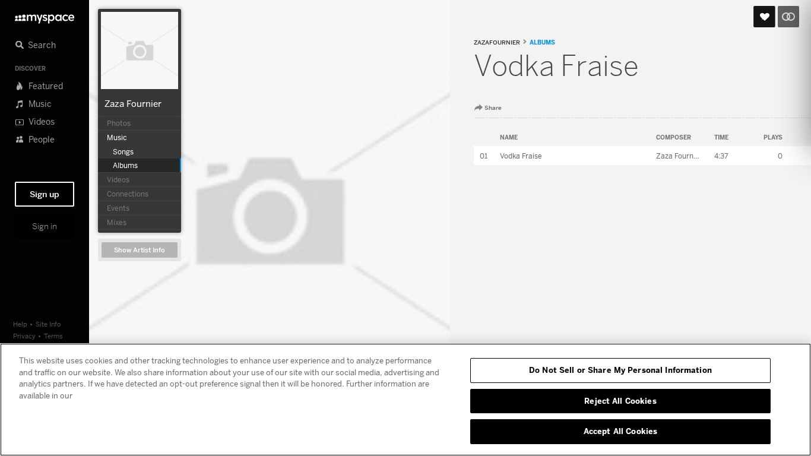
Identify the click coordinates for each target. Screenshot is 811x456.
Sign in (44, 226)
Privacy (24, 335)
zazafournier (497, 42)
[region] (405, 399)
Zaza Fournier (132, 103)
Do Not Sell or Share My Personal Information (620, 370)
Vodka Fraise (521, 156)
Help (20, 323)
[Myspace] (44, 16)
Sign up (44, 194)
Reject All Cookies (620, 400)
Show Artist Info (139, 250)
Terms (53, 335)
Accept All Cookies (620, 431)
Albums (542, 42)
